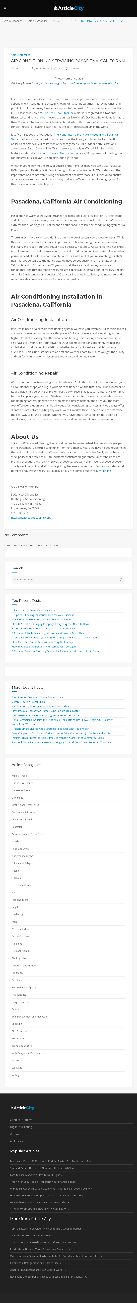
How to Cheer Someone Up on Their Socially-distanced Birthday (48, 1195)
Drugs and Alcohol (22, 819)
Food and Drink (20, 848)
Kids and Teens (20, 899)
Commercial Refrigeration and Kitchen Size (36, 1263)
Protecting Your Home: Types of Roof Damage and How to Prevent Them (55, 637)
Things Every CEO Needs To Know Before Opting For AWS (45, 1242)
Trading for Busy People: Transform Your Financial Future (44, 1181)
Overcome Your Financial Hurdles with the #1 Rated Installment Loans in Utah (56, 1256)
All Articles (16, 1141)
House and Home (21, 885)
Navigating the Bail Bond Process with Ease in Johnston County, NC (50, 1276)
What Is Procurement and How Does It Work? (38, 1269)
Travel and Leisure (22, 1045)
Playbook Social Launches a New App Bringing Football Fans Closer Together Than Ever (62, 742)
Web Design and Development (28, 1053)
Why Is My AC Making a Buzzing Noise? (34, 610)
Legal (15, 907)
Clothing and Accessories (25, 804)
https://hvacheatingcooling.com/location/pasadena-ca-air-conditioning (77, 83)
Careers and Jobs (21, 790)
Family (15, 841)
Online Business (20, 936)
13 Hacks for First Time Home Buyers (33, 1235)
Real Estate (18, 980)
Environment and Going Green (28, 834)
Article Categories (37, 20)
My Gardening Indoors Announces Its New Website (41, 1202)
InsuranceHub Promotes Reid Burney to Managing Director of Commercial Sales (58, 737)
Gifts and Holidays (21, 863)
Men (14, 921)
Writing (15, 1075)
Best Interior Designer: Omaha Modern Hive (37, 697)
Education (17, 826)
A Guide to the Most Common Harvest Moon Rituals (42, 619)
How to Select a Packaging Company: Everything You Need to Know (51, 624)
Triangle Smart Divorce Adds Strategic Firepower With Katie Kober (50, 728)
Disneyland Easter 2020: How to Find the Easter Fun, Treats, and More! (53, 1161)
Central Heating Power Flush (28, 701)
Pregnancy (17, 972)
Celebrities (17, 797)
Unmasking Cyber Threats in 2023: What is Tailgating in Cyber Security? (52, 1188)
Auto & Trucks (19, 775)
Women (16, 1060)
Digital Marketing (21, 1127)
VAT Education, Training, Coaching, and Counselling (41, 706)
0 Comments (75, 68)
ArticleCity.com (13, 20)
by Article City (42, 68)
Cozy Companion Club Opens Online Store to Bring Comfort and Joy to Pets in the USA (61, 733)
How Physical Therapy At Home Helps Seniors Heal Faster (46, 710)
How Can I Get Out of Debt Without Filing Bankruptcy (42, 642)
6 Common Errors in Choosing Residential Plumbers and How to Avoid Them (56, 651)
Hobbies (16, 877)
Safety (15, 1009)
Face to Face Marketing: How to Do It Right (36, 1174)
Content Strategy (21, 1120)
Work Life (17, 1067)
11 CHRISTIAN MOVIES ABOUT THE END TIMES (39, 1209)
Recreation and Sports (24, 987)
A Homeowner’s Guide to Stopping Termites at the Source (45, 715)
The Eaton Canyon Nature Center (56, 153)
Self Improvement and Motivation (30, 1016)
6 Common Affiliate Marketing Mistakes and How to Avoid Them (48, 633)
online (106, 471)
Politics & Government (24, 965)
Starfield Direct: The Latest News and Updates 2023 (42, 1168)
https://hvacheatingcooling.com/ (31, 517)
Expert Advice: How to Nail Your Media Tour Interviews (44, 628)
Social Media (19, 1038)
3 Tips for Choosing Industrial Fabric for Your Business (43, 615)
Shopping (17, 1023)
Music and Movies (21, 929)
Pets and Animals (21, 950)
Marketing (17, 914)
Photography (19, 958)
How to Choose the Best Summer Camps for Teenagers (44, 646)
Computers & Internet (24, 812)
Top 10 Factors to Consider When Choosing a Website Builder (47, 1228)
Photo (58, 78)
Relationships (19, 994)
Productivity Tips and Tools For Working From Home (42, 1249)
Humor (15, 892)
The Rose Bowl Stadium (57, 113)
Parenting (17, 943)
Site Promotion (20, 1031)
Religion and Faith (21, 1002)
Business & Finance (22, 783)
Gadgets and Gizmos (23, 856)
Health (15, 870)
